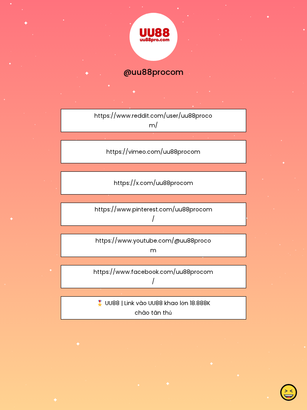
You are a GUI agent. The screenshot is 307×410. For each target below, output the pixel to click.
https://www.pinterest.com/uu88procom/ (153, 214)
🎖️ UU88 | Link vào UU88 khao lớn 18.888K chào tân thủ (153, 308)
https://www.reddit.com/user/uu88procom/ (153, 120)
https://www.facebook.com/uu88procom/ (153, 276)
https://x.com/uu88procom (153, 183)
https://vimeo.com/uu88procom (153, 152)
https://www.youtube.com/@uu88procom (153, 245)
